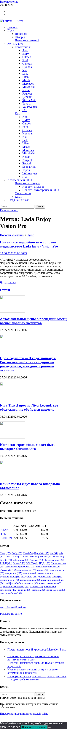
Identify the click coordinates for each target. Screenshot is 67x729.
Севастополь (23, 47)
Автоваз (37, 560)
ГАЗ (24, 110)
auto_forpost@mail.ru (13, 607)
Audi (25, 50)
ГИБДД (6, 563)
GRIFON (6, 538)
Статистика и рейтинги (20, 566)
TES (3, 533)
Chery (5, 553)
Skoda (58, 556)
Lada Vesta (31, 556)
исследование (30, 579)
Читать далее (8, 282)
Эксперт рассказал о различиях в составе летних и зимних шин (33, 658)
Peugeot (27, 93)
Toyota (26, 103)
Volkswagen (29, 106)
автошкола (31, 573)
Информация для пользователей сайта (24, 713)
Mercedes (28, 83)
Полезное (21, 33)
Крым (18, 113)
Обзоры (20, 37)
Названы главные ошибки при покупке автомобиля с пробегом (32, 671)
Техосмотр (44, 566)
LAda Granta (13, 556)
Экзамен (6, 569)
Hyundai (27, 67)
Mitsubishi (28, 86)
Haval (28, 553)
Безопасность (55, 560)
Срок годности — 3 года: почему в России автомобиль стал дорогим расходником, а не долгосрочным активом (28, 364)
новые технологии (50, 583)
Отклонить (40, 727)
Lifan (25, 76)
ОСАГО (32, 563)
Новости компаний (27, 40)
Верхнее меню (9, 1)
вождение (29, 576)
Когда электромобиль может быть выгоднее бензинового (27, 447)
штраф (38, 589)
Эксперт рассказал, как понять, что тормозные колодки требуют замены (36, 678)
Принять (26, 727)
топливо (24, 589)
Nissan (26, 90)
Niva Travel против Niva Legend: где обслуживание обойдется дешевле (29, 407)
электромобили (56, 589)
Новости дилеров (33, 186)
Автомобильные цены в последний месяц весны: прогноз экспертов (33, 321)
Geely (17, 553)
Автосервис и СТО (19, 180)
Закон (19, 563)
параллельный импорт (14, 586)
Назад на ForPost (17, 200)
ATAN (5, 529)
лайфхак (13, 583)
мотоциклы (29, 583)
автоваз (43, 569)
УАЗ (56, 566)
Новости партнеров (27, 183)
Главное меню (9, 210)
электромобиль (11, 593)
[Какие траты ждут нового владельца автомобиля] (12, 476)
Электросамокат (25, 569)
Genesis (27, 63)
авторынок (13, 573)
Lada (25, 73)
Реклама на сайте (11, 613)
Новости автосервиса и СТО (40, 190)
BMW (26, 53)
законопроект (9, 579)
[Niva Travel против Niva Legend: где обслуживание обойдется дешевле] (12, 398)
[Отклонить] (49, 727)
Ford (25, 60)
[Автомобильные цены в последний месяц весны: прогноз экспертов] (12, 311)
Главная (12, 27)
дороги (44, 576)
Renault (26, 96)
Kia (24, 70)
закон (57, 576)
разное (36, 586)
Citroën (26, 57)
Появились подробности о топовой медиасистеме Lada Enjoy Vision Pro (29, 244)
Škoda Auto (29, 100)
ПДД (44, 563)
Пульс (11, 30)
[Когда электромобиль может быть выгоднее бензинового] (12, 437)
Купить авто (15, 43)
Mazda (26, 80)
